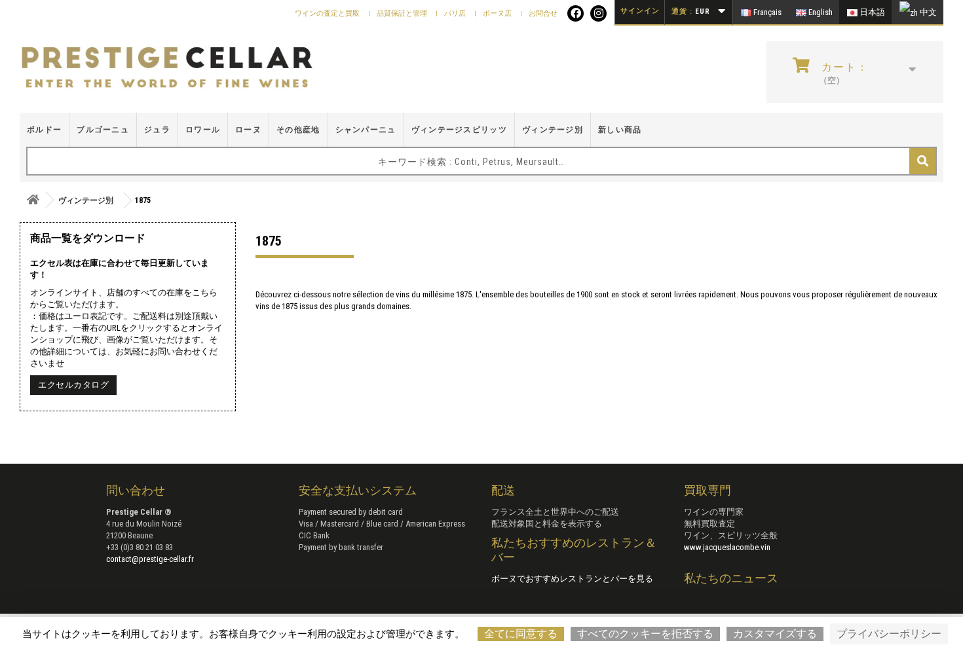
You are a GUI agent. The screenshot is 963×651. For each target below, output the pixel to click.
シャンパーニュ (365, 129)
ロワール (202, 129)
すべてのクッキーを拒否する (645, 633)
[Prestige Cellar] (167, 68)
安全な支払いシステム (358, 490)
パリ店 (456, 13)
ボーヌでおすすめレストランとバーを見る (572, 579)
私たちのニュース (731, 578)
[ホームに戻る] (32, 200)
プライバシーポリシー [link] (889, 633)
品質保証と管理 (403, 13)
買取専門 (707, 490)
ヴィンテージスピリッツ (459, 129)
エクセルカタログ (73, 385)
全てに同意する (520, 633)
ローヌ (248, 129)
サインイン (640, 11)
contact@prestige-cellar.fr (150, 559)
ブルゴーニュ (103, 129)
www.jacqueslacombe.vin (727, 547)
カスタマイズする (775, 633)
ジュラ (157, 129)
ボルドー (44, 129)
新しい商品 (620, 129)
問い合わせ (135, 490)
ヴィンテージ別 (552, 129)
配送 (503, 490)
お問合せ (543, 13)
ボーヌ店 (498, 13)
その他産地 (298, 129)
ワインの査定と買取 (328, 13)
